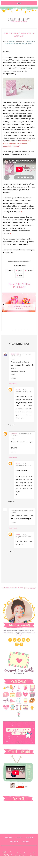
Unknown (14, 434)
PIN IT (20, 275)
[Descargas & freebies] (19, 690)
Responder (13, 378)
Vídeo (30, 43)
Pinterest (30, 838)
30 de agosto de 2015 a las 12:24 (21, 355)
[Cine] (25, 690)
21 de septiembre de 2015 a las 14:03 (23, 391)
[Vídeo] (25, 710)
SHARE (10, 270)
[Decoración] (13, 697)
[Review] (6, 710)
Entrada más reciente (10, 588)
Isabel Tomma (15, 354)
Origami (18, 43)
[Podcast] (19, 716)
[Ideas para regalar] (32, 697)
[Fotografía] (19, 697)
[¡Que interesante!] (32, 710)
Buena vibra (31, 41)
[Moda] (13, 703)
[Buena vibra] (6, 690)
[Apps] (13, 710)
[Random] (25, 703)
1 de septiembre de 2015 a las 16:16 (21, 434)
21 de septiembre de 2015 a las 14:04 (23, 465)
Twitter (19, 838)
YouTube (8, 838)
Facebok (25, 842)
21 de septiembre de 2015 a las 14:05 (23, 536)
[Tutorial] (19, 710)
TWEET (20, 270)
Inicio (21, 588)
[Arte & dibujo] (13, 690)
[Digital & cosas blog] (32, 690)
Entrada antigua (29, 588)
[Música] (19, 703)
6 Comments (20, 41)
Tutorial (24, 43)
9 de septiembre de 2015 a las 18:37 (22, 511)
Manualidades (10, 43)
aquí (20, 635)
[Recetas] (32, 703)
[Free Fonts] (6, 697)
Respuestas (13, 383)
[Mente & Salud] (25, 697)
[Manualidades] (6, 703)
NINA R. (18, 390)
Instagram (14, 842)
